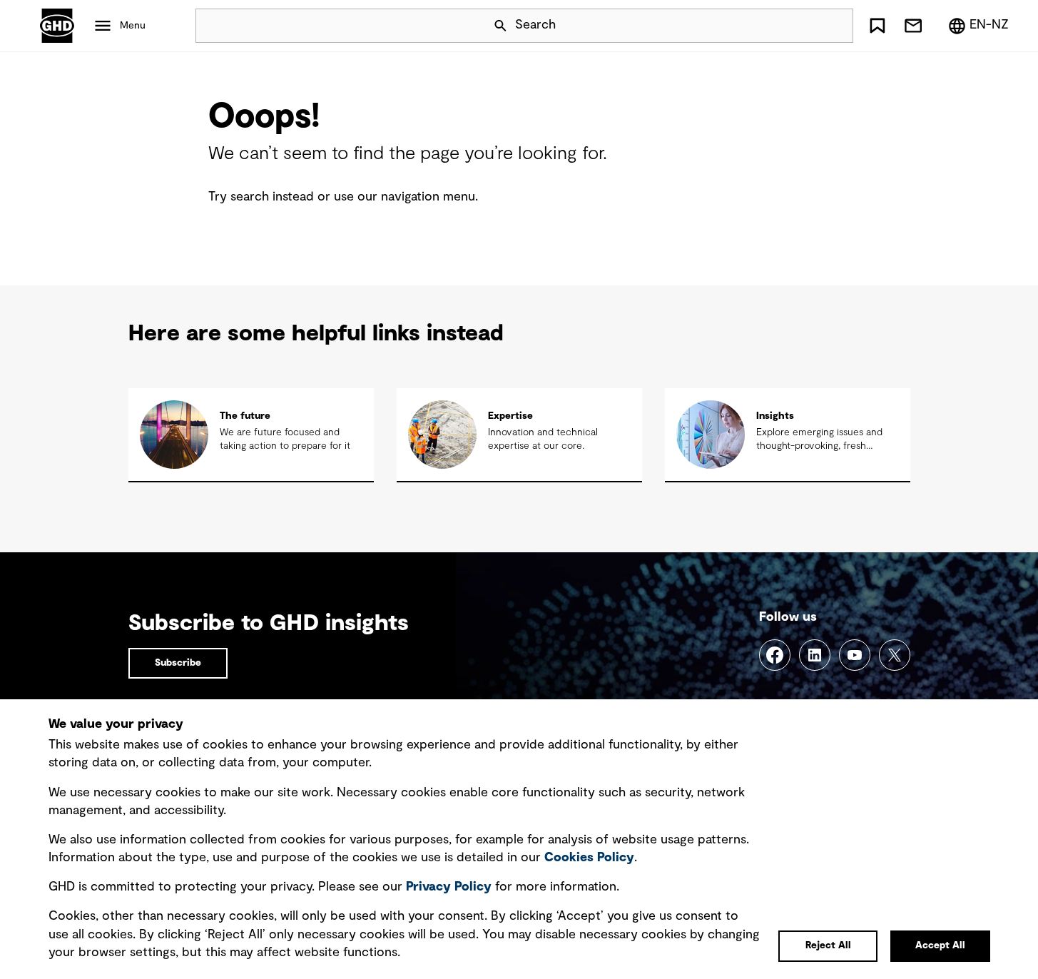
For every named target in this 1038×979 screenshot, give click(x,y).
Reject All (828, 945)
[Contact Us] (913, 26)
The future (245, 416)
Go (836, 26)
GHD (57, 26)
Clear (802, 26)
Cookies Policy (589, 857)
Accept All (940, 945)
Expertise (510, 416)
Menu (133, 26)
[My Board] (877, 26)
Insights (775, 416)
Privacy (449, 887)
